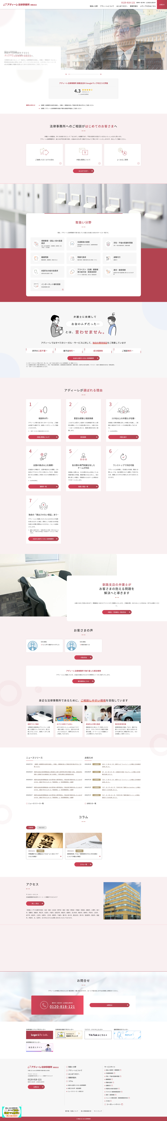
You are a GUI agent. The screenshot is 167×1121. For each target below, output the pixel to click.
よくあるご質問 (122, 160)
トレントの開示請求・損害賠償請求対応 (117, 1098)
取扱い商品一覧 (83, 486)
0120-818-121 (128, 2)
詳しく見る (35, 903)
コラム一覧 (83, 864)
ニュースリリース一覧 (36, 803)
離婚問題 (108, 1079)
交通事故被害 (109, 1073)
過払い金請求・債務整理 (112, 1070)
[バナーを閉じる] (21, 1105)
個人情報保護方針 (86, 1111)
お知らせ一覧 (91, 803)
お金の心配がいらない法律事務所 (83, 358)
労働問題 (31, 827)
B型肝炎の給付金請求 (112, 1088)
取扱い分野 (72, 1067)
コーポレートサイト (114, 1104)
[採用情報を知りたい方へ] (39, 1048)
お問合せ (162, 4)
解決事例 (83, 437)
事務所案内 (72, 1077)
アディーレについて (75, 1070)
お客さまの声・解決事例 (74, 1088)
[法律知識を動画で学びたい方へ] (68, 1035)
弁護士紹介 (123, 437)
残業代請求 (41, 827)
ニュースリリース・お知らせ (75, 1091)
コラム (70, 1081)
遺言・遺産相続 (110, 1095)
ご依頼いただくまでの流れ (44, 160)
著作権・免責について (71, 1111)
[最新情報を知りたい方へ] (127, 1035)
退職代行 (108, 1085)
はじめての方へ (83, 171)
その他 (108, 1101)
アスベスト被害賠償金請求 (113, 1092)
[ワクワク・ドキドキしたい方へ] (98, 1035)
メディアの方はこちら (148, 6)
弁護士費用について (83, 160)
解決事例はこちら (83, 681)
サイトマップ (98, 1111)
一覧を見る (83, 657)
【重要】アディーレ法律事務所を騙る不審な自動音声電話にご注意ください (61, 108)
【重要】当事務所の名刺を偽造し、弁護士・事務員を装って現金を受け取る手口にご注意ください (67, 105)
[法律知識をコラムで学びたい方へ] (39, 1035)
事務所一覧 (43, 486)
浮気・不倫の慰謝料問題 (112, 1076)
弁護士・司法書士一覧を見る (117, 612)
